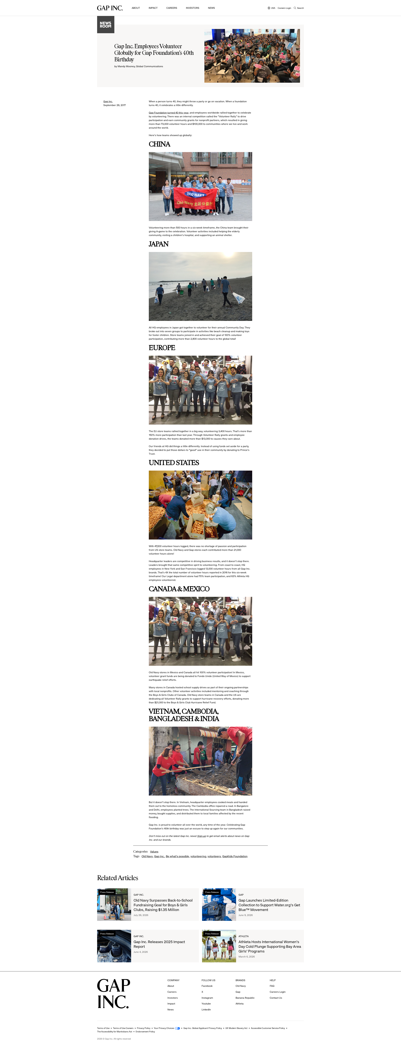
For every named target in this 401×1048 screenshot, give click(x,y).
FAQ (272, 985)
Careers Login (284, 8)
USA (271, 8)
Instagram (207, 997)
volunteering (198, 856)
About (136, 7)
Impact (153, 7)
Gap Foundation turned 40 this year (168, 112)
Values (154, 851)
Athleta (244, 936)
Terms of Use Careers (123, 1028)
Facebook (207, 985)
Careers (171, 7)
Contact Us (276, 997)
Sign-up (201, 836)
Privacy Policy (143, 1028)
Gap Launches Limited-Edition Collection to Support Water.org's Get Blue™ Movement (269, 905)
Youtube (206, 1003)
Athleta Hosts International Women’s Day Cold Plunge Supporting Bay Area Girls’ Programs (270, 946)
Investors (192, 7)
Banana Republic (245, 997)
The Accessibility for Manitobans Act (114, 1031)
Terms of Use (103, 1028)
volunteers (214, 856)
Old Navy (147, 856)
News (211, 7)
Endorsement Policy (145, 1031)
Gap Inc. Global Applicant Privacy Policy (202, 1028)
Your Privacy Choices (164, 1028)
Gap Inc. (108, 101)
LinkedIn (206, 1009)
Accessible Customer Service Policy (268, 1028)
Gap (241, 894)
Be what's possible (177, 856)
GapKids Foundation (234, 856)
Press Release (107, 892)
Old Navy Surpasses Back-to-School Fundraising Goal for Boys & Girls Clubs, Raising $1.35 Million (163, 905)
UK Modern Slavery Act (236, 1028)
